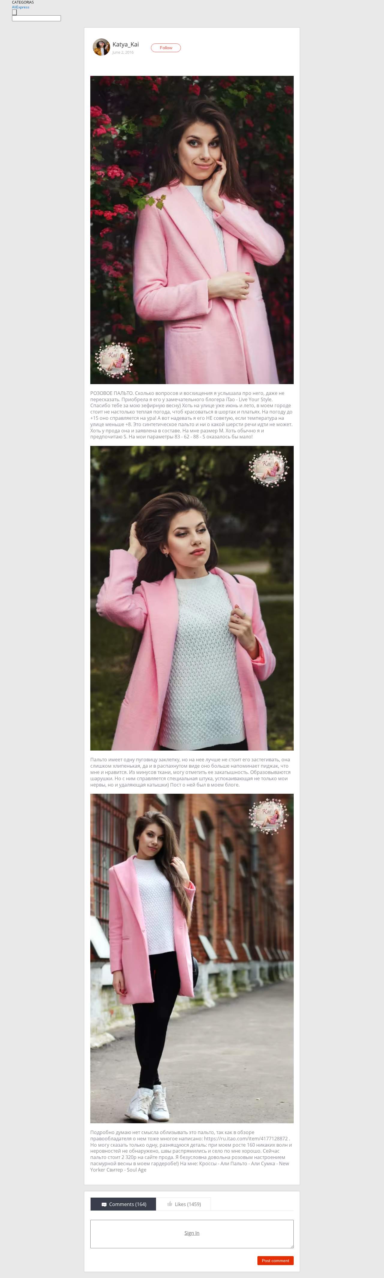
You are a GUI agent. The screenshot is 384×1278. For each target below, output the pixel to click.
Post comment (275, 1260)
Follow (166, 47)
